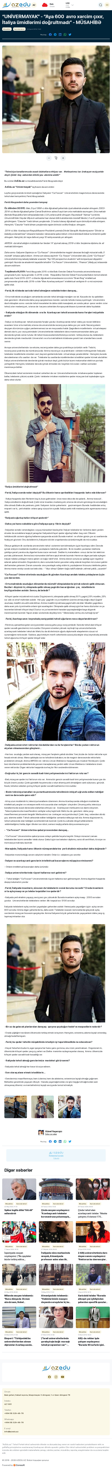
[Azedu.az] (16, 5)
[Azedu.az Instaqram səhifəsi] (56, 1377)
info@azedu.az (11, 1431)
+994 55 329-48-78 (14, 1413)
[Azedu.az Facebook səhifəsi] (49, 1377)
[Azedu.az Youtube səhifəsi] (62, 1377)
